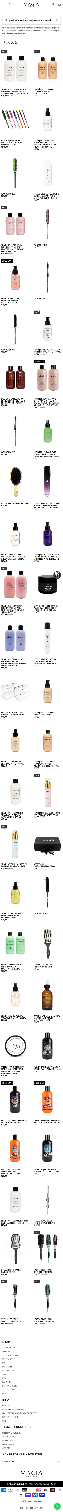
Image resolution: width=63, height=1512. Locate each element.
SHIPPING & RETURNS (11, 1433)
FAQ (4, 1421)
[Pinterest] (42, 1508)
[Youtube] (31, 1508)
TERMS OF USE (8, 1437)
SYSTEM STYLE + (9, 1359)
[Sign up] (58, 1461)
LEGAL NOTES (8, 1444)
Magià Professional (35, 1501)
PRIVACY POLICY (9, 1441)
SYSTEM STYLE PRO (10, 1355)
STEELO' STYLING (9, 1386)
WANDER (6, 1351)
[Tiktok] (36, 1508)
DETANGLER (7, 1367)
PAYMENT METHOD (10, 1417)
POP (4, 1363)
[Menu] (3, 4)
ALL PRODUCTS (8, 1348)
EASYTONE (7, 1382)
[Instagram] (26, 1508)
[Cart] (59, 4)
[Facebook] (21, 1508)
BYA (4, 1378)
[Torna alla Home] (31, 1473)
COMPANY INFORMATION (13, 1409)
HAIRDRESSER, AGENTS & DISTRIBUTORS (19, 1413)
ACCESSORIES (8, 1390)
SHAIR (5, 1374)
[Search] (9, 4)
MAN (4, 1394)
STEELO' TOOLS (9, 1371)
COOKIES (6, 1448)
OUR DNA (6, 1406)
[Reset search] (57, 20)
